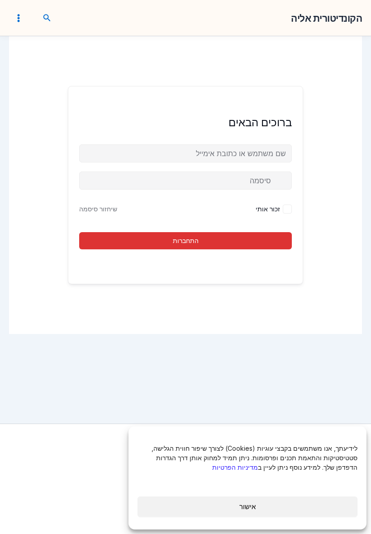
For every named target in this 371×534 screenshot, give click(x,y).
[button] (46, 18)
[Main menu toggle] (18, 17)
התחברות (186, 240)
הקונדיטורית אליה (326, 18)
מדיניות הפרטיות (235, 467)
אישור (247, 506)
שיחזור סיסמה (98, 209)
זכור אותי (268, 209)
